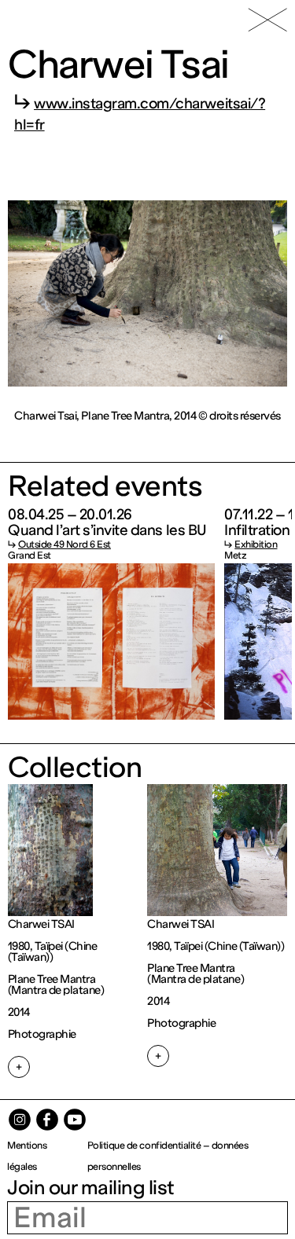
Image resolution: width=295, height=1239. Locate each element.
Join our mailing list (91, 1187)
